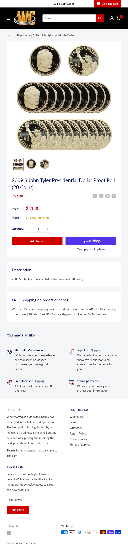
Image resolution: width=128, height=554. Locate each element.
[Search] (100, 18)
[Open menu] (8, 18)
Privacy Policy (78, 439)
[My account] (112, 18)
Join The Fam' (110, 3)
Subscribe (18, 509)
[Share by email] (114, 195)
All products (23, 35)
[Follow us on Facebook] (9, 532)
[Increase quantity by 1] (47, 228)
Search (74, 422)
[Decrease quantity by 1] (29, 228)
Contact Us (77, 416)
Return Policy (78, 433)
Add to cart (37, 241)
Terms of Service (80, 444)
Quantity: (18, 228)
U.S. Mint (17, 195)
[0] (118, 18)
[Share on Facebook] (94, 195)
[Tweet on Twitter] (107, 195)
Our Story (76, 428)
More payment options (91, 249)
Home (10, 35)
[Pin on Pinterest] (101, 195)
